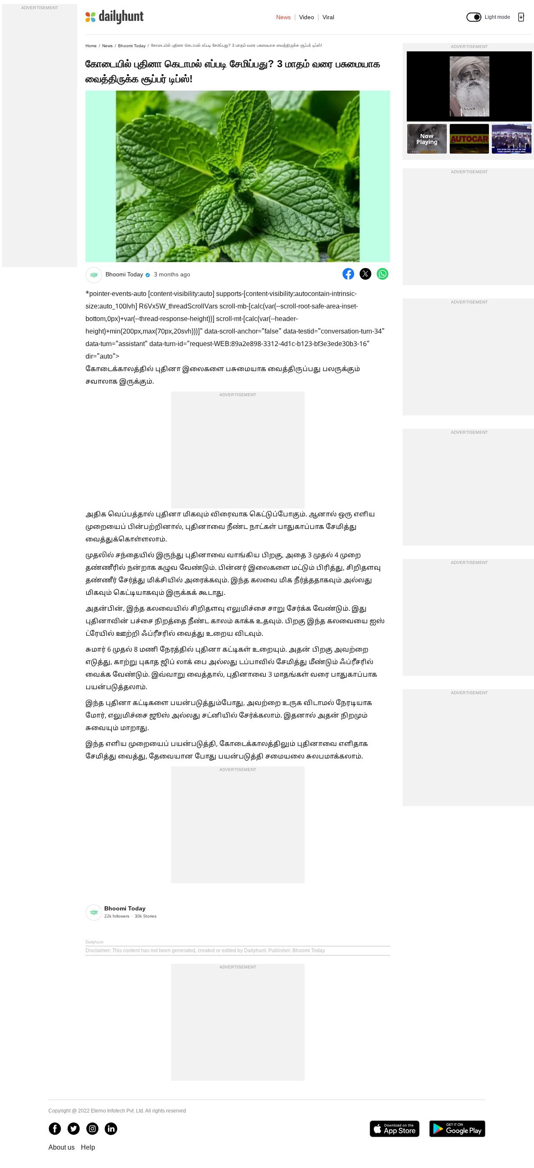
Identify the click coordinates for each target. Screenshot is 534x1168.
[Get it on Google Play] (457, 1128)
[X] (73, 1128)
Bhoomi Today (132, 45)
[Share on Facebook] (348, 273)
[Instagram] (92, 1128)
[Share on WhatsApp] (382, 273)
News (283, 17)
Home (91, 45)
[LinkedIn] (111, 1128)
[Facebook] (54, 1128)
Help (88, 1147)
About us (61, 1147)
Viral (328, 17)
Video (306, 17)
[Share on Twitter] (365, 273)
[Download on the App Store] (394, 1128)
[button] (473, 17)
